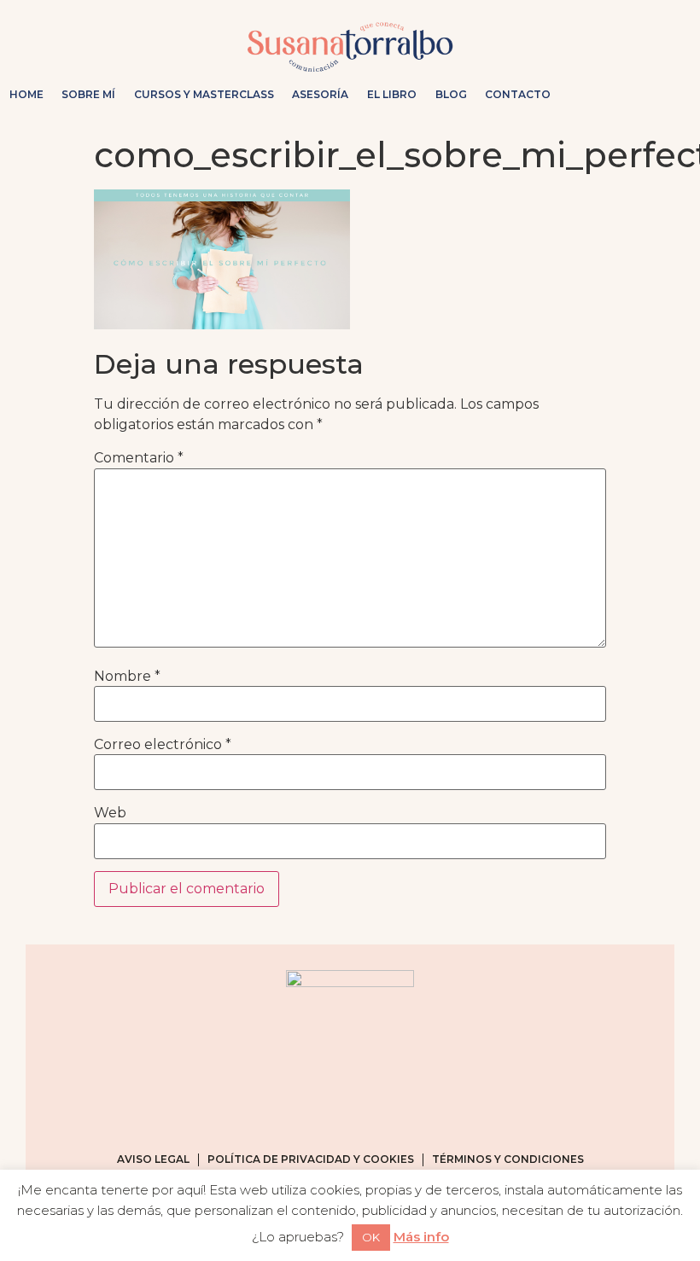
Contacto (518, 94)
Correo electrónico (162, 745)
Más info (421, 1237)
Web (110, 813)
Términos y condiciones (508, 1159)
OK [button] (371, 1237)
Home (26, 94)
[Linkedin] (671, 95)
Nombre (127, 676)
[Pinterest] (643, 95)
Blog (451, 94)
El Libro (392, 94)
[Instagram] (589, 95)
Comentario (139, 458)
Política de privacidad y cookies (310, 1159)
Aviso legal (153, 1159)
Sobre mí (88, 94)
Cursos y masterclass (204, 94)
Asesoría (320, 94)
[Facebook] (616, 95)
